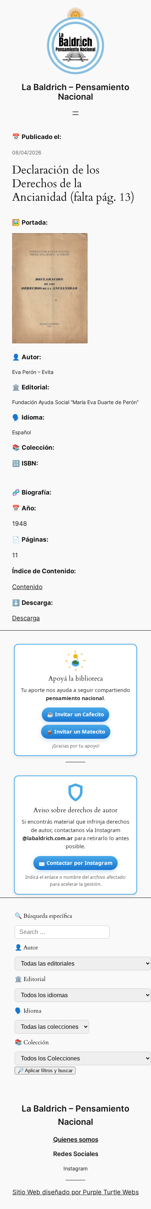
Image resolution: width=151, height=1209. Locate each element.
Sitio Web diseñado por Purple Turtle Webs (75, 1192)
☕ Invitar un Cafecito (75, 714)
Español (21, 432)
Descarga (26, 618)
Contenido (27, 587)
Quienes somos (75, 1139)
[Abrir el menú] (75, 113)
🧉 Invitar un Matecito (75, 731)
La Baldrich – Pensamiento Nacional (75, 92)
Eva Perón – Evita (33, 372)
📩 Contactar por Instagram (75, 862)
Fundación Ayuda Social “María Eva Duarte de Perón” (75, 402)
